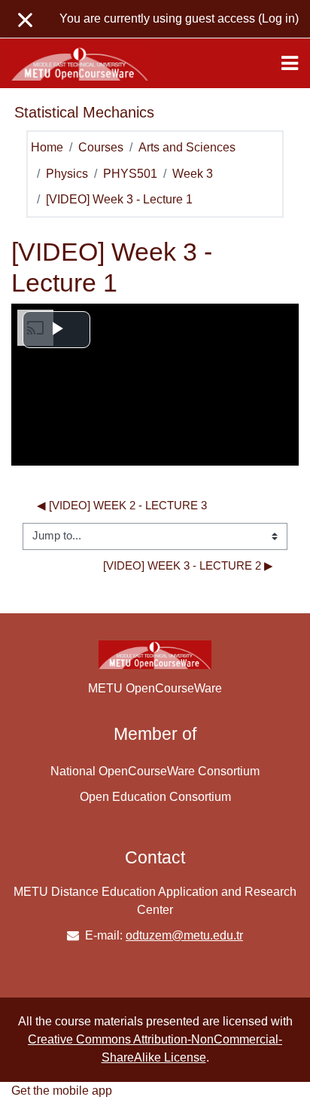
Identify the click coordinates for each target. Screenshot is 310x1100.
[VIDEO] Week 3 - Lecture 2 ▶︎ (188, 566)
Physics (67, 173)
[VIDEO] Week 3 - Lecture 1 (119, 199)
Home (47, 147)
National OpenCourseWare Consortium (155, 771)
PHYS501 (130, 173)
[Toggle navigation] (290, 63)
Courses (100, 147)
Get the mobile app (61, 1090)
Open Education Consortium (155, 796)
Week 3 (192, 173)
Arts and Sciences (187, 147)
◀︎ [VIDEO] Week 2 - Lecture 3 (122, 506)
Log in (278, 18)
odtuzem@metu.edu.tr (184, 935)
